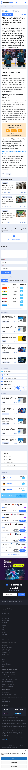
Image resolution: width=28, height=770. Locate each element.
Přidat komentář (6, 272)
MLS (3, 629)
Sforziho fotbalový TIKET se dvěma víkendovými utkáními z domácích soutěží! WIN (9, 439)
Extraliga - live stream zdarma (9, 677)
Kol (8, 130)
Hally (5, 222)
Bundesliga (4, 656)
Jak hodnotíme (5, 747)
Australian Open (5, 620)
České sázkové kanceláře (10, 378)
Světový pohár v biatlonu (7, 636)
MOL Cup (4, 666)
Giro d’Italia (4, 634)
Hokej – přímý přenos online (8, 676)
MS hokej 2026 (5, 613)
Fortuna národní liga (6, 664)
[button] (26, 750)
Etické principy (14, 745)
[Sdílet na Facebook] (21, 14)
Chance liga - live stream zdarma (9, 679)
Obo (20, 130)
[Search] (17, 2)
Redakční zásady (21, 745)
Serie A (3, 659)
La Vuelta (4, 632)
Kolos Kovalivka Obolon (14, 127)
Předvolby (14, 766)
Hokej (13, 6)
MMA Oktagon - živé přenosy (9, 683)
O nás (5, 739)
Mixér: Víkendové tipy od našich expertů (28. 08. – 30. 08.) (9, 327)
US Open (4, 625)
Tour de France (5, 630)
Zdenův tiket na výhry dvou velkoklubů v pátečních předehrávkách (8, 318)
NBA (3, 627)
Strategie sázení (7, 384)
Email (2, 265)
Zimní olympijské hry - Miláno (8, 672)
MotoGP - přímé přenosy (7, 686)
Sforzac (9, 477)
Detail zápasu (14, 133)
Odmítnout (14, 762)
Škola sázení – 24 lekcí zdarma (9, 694)
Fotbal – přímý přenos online (8, 674)
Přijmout (14, 758)
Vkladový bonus (19, 709)
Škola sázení (7, 374)
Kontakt (9, 747)
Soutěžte (4, 495)
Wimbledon (4, 622)
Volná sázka (5, 709)
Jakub (5, 192)
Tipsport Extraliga (6, 618)
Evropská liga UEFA (6, 649)
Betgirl (5, 206)
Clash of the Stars (6, 639)
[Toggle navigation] (25, 2)
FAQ (13, 747)
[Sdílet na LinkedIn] (25, 14)
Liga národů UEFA (6, 650)
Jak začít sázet (7, 371)
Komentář (3, 249)
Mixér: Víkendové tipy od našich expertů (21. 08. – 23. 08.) (9, 429)
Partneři (15, 747)
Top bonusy (5, 705)
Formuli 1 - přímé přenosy (8, 684)
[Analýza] (25, 507)
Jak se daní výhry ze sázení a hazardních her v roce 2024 (7, 187)
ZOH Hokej (4, 611)
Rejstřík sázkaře (6, 388)
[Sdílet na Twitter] (23, 14)
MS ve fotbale (5, 645)
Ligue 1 (3, 661)
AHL (3, 617)
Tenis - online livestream (7, 681)
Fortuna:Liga (5, 663)
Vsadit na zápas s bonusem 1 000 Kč (14, 135)
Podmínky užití (8, 745)
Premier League (5, 654)
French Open (5, 624)
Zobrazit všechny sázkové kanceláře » (14, 308)
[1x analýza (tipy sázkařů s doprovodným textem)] (25, 507)
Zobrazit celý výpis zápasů (14, 554)
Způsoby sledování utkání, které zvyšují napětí (7, 201)
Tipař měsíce (12, 495)
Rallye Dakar (5, 637)
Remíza (14, 130)
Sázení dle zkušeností (7, 197)
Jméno (3, 259)
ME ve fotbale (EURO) (7, 647)
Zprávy (9, 6)
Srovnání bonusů (8, 381)
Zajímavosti (5, 183)
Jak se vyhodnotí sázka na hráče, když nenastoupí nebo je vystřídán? (9, 358)
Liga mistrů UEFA (6, 652)
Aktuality (4, 6)
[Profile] (20, 2)
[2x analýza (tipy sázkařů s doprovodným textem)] (25, 527)
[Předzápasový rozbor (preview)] (22, 547)
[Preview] (22, 547)
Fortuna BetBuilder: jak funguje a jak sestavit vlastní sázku (9, 337)
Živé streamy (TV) (6, 701)
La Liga (3, 657)
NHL (3, 615)
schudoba (7, 11)
